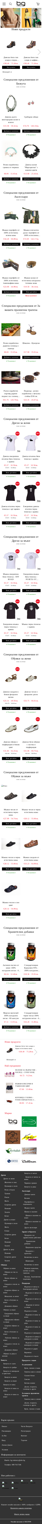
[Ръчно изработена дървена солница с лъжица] (10, 329)
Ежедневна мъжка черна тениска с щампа (11, 627)
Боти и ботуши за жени (10, 1301)
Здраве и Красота (29, 1232)
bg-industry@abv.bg (17, 1460)
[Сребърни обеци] (31, 103)
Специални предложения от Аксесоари (21, 194)
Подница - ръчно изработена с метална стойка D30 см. (31, 393)
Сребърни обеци (31, 117)
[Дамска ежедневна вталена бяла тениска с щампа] (10, 443)
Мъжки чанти (29, 1208)
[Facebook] (4, 1469)
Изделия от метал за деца (32, 1294)
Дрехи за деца (8, 1249)
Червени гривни (30, 1183)
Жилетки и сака (11, 1182)
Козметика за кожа (31, 1265)
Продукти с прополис (29, 1252)
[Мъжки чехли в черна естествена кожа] (31, 796)
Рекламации (6, 1431)
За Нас (4, 1436)
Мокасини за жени (12, 1296)
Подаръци (26, 1283)
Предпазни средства (33, 1247)
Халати (7, 1212)
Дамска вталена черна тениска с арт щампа (10, 507)
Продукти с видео (29, 1360)
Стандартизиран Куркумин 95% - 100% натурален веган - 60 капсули (31, 968)
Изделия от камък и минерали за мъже (32, 1344)
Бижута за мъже (11, 1381)
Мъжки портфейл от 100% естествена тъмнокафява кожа (11, 280)
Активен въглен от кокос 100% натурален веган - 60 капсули (11, 968)
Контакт (24, 1436)
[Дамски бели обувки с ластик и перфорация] (31, 728)
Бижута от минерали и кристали (10, 1372)
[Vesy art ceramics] (29, 1151)
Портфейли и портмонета (28, 1203)
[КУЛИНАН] (29, 1161)
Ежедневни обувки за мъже (11, 1315)
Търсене (24, 1440)
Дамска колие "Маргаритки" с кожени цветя (31, 167)
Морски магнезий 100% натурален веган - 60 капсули (11, 1015)
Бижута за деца (30, 1187)
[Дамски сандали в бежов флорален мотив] (10, 678)
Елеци (7, 1231)
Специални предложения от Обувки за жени (21, 656)
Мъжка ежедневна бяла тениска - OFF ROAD (11, 576)
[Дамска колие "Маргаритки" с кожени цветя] (31, 151)
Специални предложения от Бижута (21, 81)
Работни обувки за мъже (11, 1339)
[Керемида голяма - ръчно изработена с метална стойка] (9, 1101)
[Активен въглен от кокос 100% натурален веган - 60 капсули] (10, 951)
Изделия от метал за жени (32, 1300)
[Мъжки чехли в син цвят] (10, 889)
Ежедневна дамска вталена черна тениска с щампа (31, 509)
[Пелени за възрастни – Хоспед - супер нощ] (9, 1074)
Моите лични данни (22, 1514)
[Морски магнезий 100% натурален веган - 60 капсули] (10, 999)
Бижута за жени (11, 1377)
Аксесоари (26, 1191)
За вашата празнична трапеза (30, 1394)
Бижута (4, 1360)
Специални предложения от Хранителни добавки (21, 929)
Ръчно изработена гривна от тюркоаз (11, 166)
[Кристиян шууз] (29, 1122)
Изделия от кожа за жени (32, 1316)
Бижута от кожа (9, 1385)
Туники (7, 1193)
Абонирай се (7, 72)
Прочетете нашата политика (21, 1508)
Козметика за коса (31, 1257)
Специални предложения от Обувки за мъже (21, 774)
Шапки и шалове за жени (32, 1223)
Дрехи (3, 1175)
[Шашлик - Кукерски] (31, 329)
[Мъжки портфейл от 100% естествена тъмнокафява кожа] (10, 264)
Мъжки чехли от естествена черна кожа (11, 812)
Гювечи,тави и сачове (32, 1372)
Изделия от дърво (31, 1349)
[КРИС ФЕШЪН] (29, 1137)
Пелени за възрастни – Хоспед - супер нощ (26, 1071)
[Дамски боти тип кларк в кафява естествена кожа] (31, 44)
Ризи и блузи (10, 1190)
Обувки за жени (9, 1268)
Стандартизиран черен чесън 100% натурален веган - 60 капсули (31, 1016)
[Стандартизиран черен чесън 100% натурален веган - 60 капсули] (31, 999)
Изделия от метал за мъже (31, 1306)
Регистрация (25, 1431)
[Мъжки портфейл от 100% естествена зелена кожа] (10, 216)
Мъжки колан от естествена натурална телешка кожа (31, 280)
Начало (4, 1426)
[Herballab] (12, 1151)
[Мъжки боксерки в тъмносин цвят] (9, 1088)
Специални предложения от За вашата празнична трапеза (21, 307)
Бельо (7, 1216)
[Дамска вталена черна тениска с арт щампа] (10, 493)
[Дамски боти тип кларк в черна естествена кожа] (11, 44)
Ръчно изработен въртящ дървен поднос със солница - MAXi (11, 394)
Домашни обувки (11, 1306)
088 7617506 (16, 1465)
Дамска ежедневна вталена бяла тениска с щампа (11, 459)
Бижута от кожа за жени (11, 1390)
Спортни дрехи (10, 1205)
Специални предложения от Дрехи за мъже (21, 538)
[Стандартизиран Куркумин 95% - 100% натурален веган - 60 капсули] (31, 951)
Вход (3, 1440)
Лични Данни (7, 1445)
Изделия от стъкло (31, 1356)
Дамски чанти (29, 1194)
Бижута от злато (9, 1364)
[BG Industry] (12, 1121)
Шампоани (30, 1261)
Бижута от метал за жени (32, 1178)
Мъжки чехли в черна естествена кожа (31, 811)
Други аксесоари (30, 1227)
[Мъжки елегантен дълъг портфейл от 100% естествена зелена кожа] (31, 216)
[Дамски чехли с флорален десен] (31, 678)
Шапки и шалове (30, 1212)
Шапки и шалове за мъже (32, 1217)
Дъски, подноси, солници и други (30, 1388)
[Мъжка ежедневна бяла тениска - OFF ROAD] (10, 560)
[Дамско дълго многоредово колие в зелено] (10, 103)
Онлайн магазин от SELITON (21, 1522)
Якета (7, 1201)
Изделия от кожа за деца (32, 1322)
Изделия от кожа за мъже (32, 1328)
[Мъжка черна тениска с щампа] (31, 610)
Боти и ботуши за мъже (10, 1333)
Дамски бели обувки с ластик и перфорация (31, 744)
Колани (27, 1198)
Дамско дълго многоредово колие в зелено (11, 119)
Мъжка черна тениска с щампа (31, 625)
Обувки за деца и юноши (9, 1355)
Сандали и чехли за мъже (11, 1345)
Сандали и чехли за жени (11, 1285)
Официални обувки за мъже (11, 1321)
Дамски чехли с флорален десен (31, 693)
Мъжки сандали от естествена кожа (31, 858)
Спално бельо (29, 1375)
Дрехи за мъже (9, 1220)
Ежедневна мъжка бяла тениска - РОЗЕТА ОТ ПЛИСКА (31, 577)
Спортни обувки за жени (11, 1291)
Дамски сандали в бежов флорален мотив (11, 694)
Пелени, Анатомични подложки (32, 1278)
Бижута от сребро (10, 1367)
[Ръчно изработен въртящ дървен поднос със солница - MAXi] (10, 377)
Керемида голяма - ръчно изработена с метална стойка (24, 1099)
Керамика (28, 1352)
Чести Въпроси (26, 1426)
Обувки (4, 1265)
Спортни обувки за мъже (11, 1327)
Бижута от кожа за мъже (11, 1396)
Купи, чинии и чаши (32, 1368)
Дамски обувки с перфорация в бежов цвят (11, 744)
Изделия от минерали (32, 1333)
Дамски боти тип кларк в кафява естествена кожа (31, 59)
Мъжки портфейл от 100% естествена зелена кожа (11, 232)
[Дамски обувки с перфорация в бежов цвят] (10, 728)
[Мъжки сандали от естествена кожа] (31, 844)
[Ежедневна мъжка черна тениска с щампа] (10, 610)
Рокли (7, 1197)
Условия (5, 1450)
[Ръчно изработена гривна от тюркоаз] (10, 151)
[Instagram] (9, 1469)
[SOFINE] (12, 1161)
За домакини (27, 1365)
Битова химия (29, 1383)
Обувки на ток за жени (10, 1273)
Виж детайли (11, 67)
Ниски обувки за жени (10, 1279)
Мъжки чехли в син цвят (10, 903)
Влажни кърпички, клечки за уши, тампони (31, 1271)
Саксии (27, 1379)
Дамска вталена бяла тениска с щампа (31, 457)
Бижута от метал (30, 1173)
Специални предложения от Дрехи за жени (21, 420)
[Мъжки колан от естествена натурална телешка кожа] (31, 264)
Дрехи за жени (9, 1179)
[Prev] (4, 18)
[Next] (37, 18)
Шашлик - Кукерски (31, 343)
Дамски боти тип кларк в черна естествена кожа (11, 59)
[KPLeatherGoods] (12, 1137)
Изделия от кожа (30, 1311)
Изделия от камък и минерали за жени (32, 1338)
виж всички (21, 87)
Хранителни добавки (29, 1242)
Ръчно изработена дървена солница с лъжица (11, 345)
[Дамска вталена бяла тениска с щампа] (31, 443)
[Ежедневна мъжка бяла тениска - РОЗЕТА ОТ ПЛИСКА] (31, 560)
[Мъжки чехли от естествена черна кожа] (10, 796)
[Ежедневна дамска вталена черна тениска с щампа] (31, 493)
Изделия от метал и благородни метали (31, 1288)
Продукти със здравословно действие (32, 1236)
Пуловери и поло (11, 1186)
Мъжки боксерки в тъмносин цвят (24, 1085)
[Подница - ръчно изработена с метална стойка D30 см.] (31, 377)
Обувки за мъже (9, 1310)
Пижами (8, 1208)
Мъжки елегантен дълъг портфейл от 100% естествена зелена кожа (31, 233)
